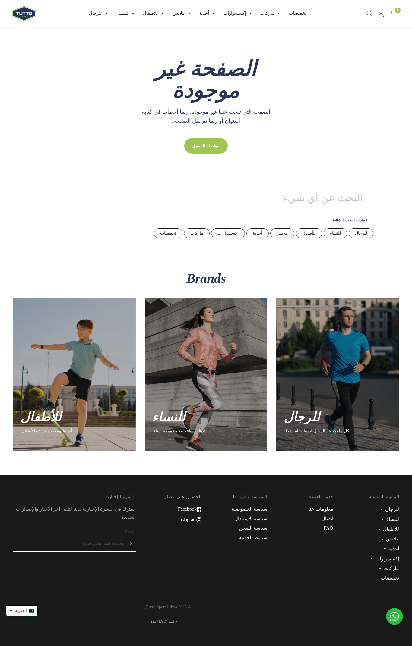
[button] (21, 611)
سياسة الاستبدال (250, 518)
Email (130, 532)
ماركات (267, 13)
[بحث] (369, 13)
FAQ (328, 528)
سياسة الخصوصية (249, 509)
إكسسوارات (234, 13)
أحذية (204, 13)
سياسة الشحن (253, 528)
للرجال (95, 13)
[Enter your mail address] (130, 544)
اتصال (327, 518)
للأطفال (150, 13)
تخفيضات (297, 13)
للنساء (122, 13)
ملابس (179, 13)
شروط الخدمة (253, 537)
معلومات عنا (320, 509)
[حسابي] (381, 13)
